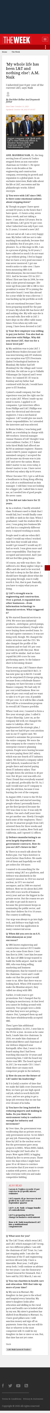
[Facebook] (4, 1385)
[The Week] (16, 39)
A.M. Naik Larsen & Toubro (18, 1350)
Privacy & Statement (33, 1399)
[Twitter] (10, 1385)
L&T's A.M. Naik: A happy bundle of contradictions (25, 1209)
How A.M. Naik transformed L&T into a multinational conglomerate (25, 1224)
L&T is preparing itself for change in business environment (24, 1216)
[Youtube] (18, 1385)
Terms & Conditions (11, 1399)
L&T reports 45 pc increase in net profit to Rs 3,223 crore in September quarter (25, 1200)
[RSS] (25, 1385)
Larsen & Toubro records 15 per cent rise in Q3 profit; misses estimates (24, 1191)
